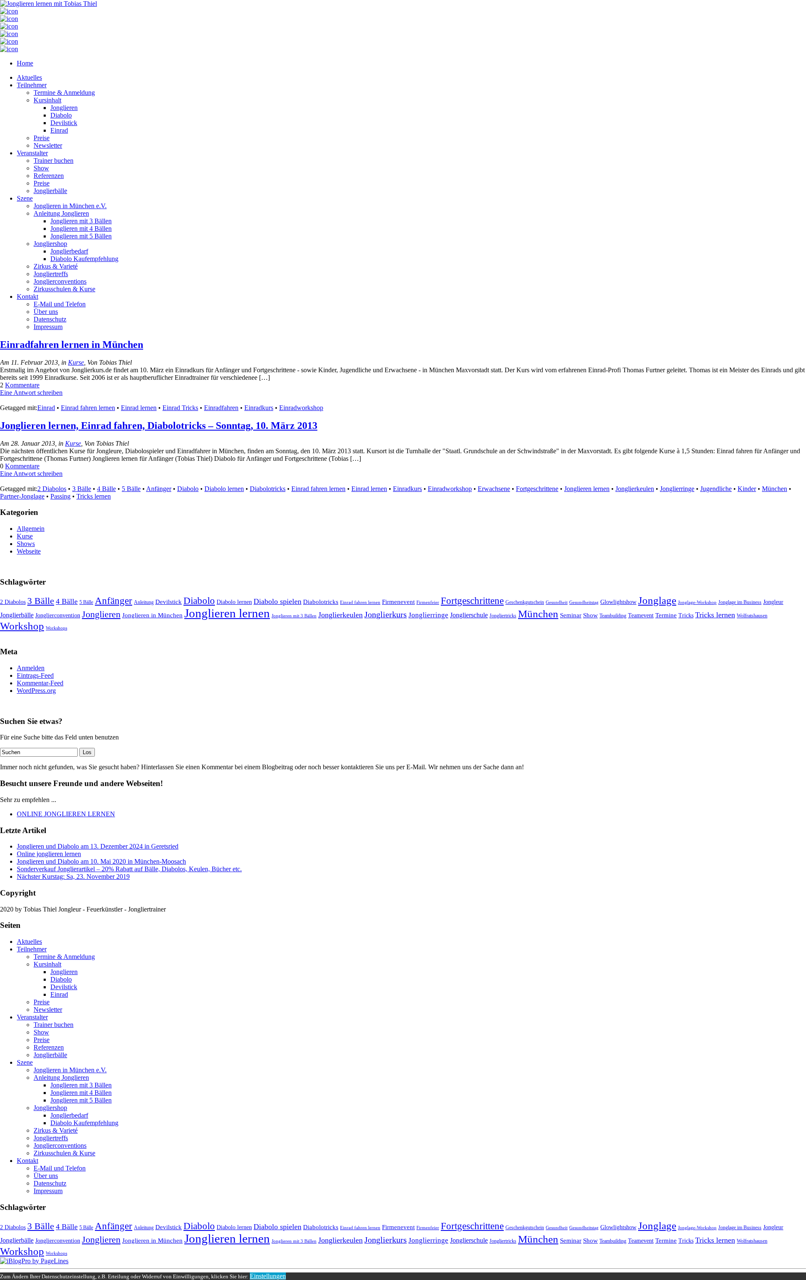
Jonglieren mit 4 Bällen (81, 228)
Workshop (22, 626)
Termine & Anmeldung (64, 92)
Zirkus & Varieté (56, 266)
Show (41, 168)
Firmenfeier (427, 602)
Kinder (747, 488)
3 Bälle (81, 488)
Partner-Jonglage (22, 496)
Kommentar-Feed (40, 683)
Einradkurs (258, 407)
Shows (26, 543)
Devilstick (63, 122)
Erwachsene (494, 488)
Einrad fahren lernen (88, 407)
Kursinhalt (47, 100)
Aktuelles (29, 77)
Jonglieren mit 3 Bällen (81, 221)
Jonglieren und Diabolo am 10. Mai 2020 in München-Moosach (101, 861)
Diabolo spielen (277, 601)
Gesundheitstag (584, 602)
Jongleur (773, 602)
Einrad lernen (139, 407)
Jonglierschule (469, 615)
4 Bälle (106, 488)
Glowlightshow (618, 602)
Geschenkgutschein (524, 602)
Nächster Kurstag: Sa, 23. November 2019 (73, 876)
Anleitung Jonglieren (61, 213)
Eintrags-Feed (35, 675)
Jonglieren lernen (587, 488)
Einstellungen (268, 1276)
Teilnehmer (32, 85)
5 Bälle (131, 488)
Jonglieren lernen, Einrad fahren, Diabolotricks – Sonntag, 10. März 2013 (158, 425)
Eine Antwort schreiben (31, 392)
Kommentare (22, 385)
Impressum (48, 326)
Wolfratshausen (752, 616)
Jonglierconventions (60, 281)
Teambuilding (612, 616)
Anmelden (30, 667)
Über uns (46, 311)
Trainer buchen (53, 160)
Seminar (570, 615)
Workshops (56, 628)
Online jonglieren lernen (49, 853)
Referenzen (49, 175)
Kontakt (27, 296)
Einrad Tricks (180, 407)
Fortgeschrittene (537, 488)
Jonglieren (64, 107)
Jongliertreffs (51, 273)
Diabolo (61, 115)
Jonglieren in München (152, 615)
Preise (42, 137)
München (774, 488)
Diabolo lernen (224, 488)
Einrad (59, 130)
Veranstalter (32, 153)
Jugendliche (716, 488)
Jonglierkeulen (634, 488)
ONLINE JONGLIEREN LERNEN (66, 814)
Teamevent (641, 615)
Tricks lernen (93, 496)
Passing (60, 496)
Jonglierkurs (385, 614)
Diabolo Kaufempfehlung (84, 258)
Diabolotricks (267, 488)
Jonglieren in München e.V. (70, 205)
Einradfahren (221, 407)
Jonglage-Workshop (697, 602)
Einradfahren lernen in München (71, 344)
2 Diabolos (51, 488)
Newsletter (48, 145)
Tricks (685, 615)
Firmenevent (398, 601)
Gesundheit (557, 602)
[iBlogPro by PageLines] (34, 1260)
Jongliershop (50, 243)
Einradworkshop (301, 407)
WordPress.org (36, 690)
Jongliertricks (502, 616)
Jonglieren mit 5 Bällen (81, 236)
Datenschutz (50, 319)
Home (25, 63)
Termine (666, 615)
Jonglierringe (677, 488)
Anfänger (158, 488)
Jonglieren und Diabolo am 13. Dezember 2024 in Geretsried (97, 846)
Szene (25, 198)
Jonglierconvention (57, 615)
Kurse (76, 362)
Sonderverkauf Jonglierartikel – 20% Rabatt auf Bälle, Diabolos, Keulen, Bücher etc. (129, 868)
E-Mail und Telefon (60, 304)
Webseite (29, 551)
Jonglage (657, 600)
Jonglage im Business (740, 602)
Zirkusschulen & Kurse (64, 289)
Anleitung (144, 602)
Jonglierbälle (50, 190)
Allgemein (30, 528)
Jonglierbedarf (69, 251)
